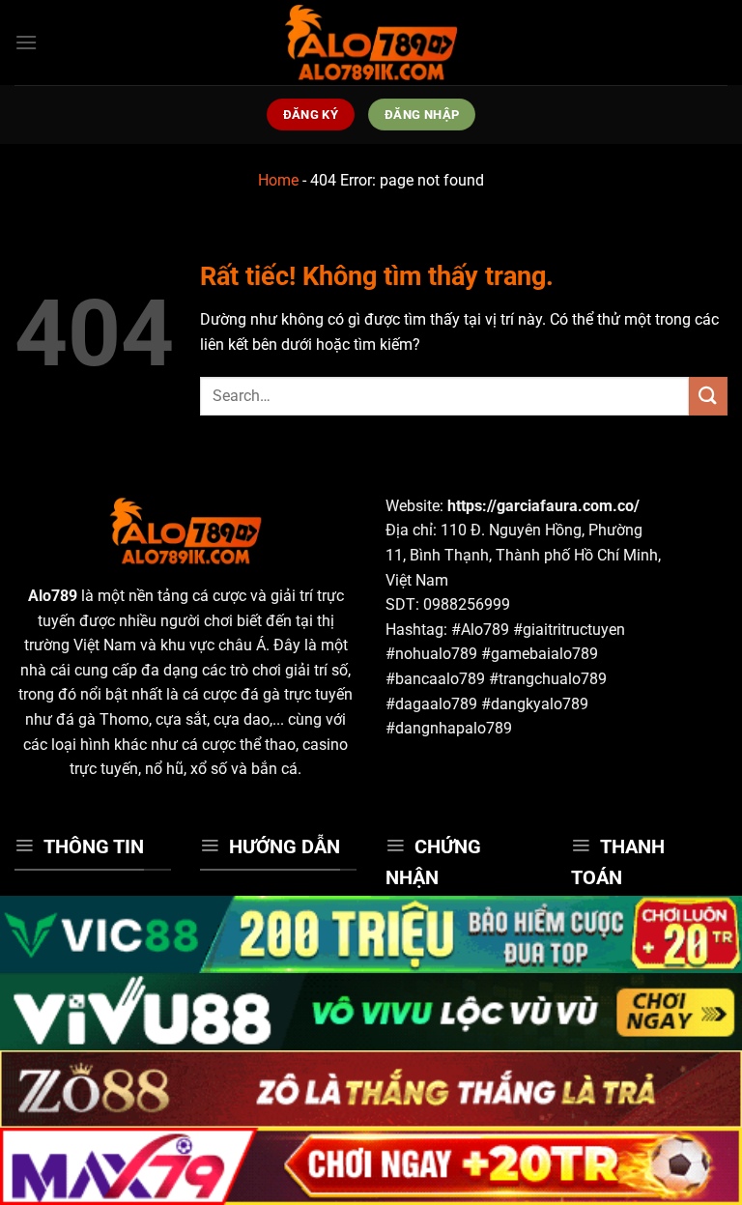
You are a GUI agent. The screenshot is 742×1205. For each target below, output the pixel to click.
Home (278, 180)
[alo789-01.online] (371, 42)
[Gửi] (708, 396)
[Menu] (26, 42)
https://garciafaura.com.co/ (543, 506)
